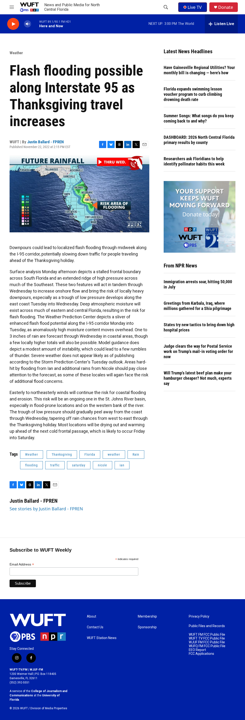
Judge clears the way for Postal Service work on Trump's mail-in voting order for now (198, 351)
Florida (89, 454)
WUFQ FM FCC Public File (207, 646)
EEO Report (197, 650)
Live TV (195, 7)
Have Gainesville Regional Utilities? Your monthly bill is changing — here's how (199, 70)
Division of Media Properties (48, 708)
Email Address (22, 564)
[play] (13, 24)
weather (114, 454)
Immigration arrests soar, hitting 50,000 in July (198, 284)
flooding (31, 465)
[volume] (27, 24)
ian (122, 465)
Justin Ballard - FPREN (45, 141)
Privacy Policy (199, 616)
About (91, 616)
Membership (147, 616)
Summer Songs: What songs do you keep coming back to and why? (199, 118)
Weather (16, 52)
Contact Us (95, 627)
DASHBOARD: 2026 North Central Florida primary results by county (199, 140)
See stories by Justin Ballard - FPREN (46, 509)
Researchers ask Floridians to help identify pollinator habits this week (194, 161)
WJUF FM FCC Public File (207, 642)
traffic (55, 465)
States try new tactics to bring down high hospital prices (199, 327)
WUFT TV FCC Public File (207, 638)
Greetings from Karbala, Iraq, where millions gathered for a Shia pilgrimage (197, 306)
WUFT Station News (102, 638)
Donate (225, 7)
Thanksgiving (62, 454)
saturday (78, 465)
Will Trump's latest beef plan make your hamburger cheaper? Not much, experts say (198, 378)
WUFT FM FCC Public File (207, 634)
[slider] (35, 23)
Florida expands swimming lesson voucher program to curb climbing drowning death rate (193, 94)
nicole (102, 465)
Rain (136, 454)
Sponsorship (147, 627)
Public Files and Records (207, 626)
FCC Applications (201, 654)
